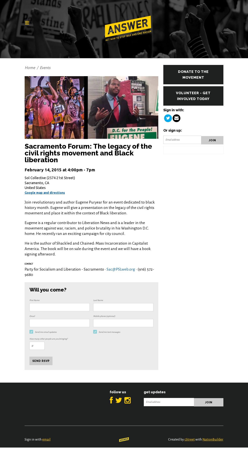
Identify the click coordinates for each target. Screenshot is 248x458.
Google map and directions (45, 192)
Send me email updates (46, 332)
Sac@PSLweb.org (121, 269)
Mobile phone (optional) (104, 316)
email (46, 439)
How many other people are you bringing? (48, 339)
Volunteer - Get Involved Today (193, 96)
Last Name (98, 300)
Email (32, 316)
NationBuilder (212, 439)
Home (30, 68)
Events (45, 68)
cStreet (189, 439)
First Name (34, 300)
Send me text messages (109, 332)
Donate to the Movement (193, 74)
